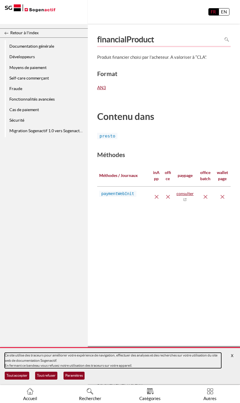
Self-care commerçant (29, 78)
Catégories (150, 398)
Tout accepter (17, 375)
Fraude (15, 88)
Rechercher (90, 398)
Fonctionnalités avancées (32, 99)
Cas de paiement (24, 109)
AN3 (101, 88)
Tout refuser (46, 375)
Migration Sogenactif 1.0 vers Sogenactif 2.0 (47, 130)
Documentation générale (31, 46)
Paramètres (74, 375)
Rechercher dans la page (227, 40)
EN (224, 11)
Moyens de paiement (28, 67)
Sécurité (16, 120)
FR (213, 11)
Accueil (30, 398)
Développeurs (22, 56)
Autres (210, 398)
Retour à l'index (24, 32)
